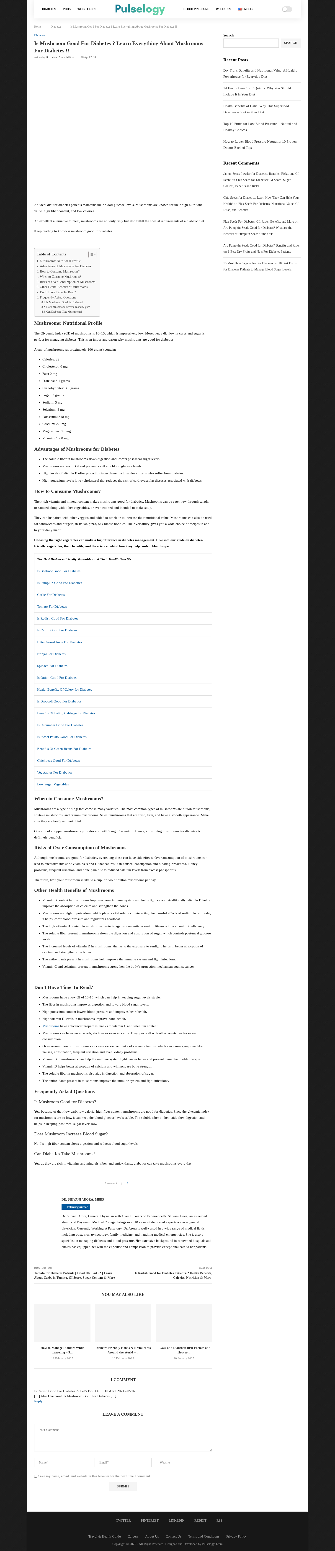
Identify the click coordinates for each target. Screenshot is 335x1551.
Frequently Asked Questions (58, 297)
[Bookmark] (273, 9)
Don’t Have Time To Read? (58, 292)
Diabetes (49, 9)
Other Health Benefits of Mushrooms (64, 287)
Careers (133, 1536)
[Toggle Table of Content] (90, 254)
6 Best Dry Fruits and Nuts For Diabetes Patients (259, 251)
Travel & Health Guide (104, 1536)
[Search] (267, 9)
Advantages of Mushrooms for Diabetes (65, 266)
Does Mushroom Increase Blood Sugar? (68, 307)
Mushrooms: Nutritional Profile (60, 261)
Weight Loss (86, 9)
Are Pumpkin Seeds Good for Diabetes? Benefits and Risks (261, 245)
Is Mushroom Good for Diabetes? (64, 302)
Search (228, 35)
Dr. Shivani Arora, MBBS (60, 57)
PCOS (67, 9)
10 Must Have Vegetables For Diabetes (248, 263)
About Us (152, 1536)
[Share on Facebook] (133, 1183)
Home (37, 26)
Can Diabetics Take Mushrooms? (64, 311)
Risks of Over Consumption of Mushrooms (67, 282)
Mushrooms (50, 1026)
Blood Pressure (196, 9)
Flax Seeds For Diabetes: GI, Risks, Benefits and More (258, 221)
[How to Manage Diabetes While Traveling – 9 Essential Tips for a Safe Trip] (62, 1322)
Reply (38, 1401)
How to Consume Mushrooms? (60, 271)
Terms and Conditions (203, 1536)
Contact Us (173, 1536)
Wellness (223, 9)
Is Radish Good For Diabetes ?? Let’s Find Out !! (69, 1391)
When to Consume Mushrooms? (60, 276)
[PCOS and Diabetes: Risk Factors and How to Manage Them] (184, 1322)
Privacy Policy (236, 1536)
